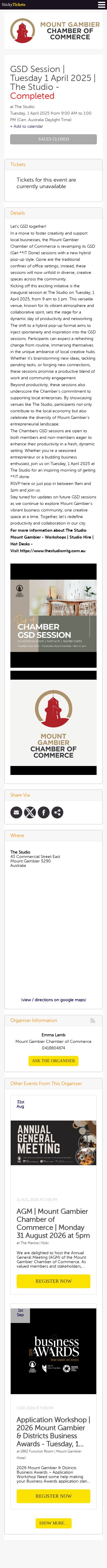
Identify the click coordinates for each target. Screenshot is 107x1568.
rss (92, 1020)
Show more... (53, 1523)
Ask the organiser (53, 1061)
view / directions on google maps (53, 1000)
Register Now (54, 1281)
